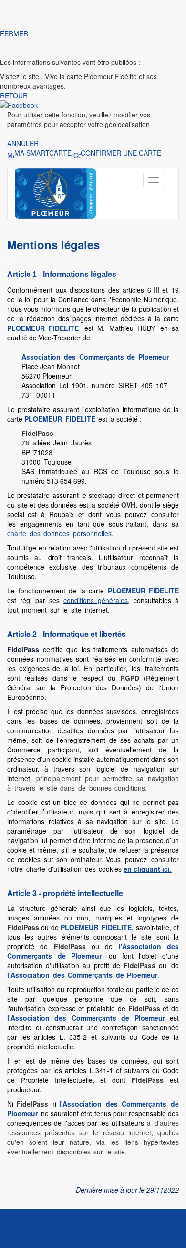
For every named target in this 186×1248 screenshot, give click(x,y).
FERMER (14, 33)
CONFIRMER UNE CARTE (121, 153)
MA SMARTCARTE (43, 153)
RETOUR (14, 95)
